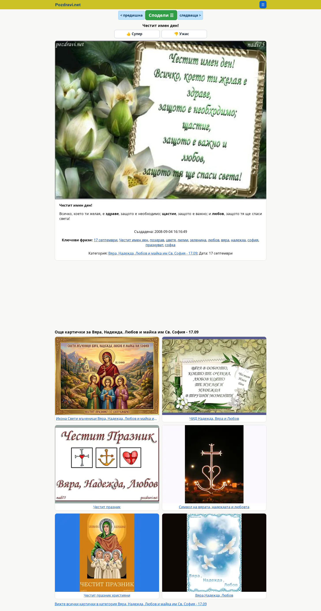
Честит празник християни (107, 595)
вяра (225, 240)
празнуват (154, 244)
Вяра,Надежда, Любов (214, 595)
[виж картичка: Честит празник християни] (107, 553)
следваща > (190, 15)
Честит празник (106, 506)
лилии (183, 240)
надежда (238, 240)
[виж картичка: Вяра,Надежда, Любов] (214, 553)
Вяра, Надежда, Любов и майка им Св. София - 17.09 (152, 253)
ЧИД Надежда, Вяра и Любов (214, 418)
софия (253, 240)
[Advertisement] (187, 295)
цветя (171, 240)
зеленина (198, 240)
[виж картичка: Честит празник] (107, 464)
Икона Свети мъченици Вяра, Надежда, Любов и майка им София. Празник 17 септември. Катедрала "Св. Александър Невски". (107, 418)
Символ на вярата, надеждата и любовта (214, 506)
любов (213, 240)
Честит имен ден (133, 240)
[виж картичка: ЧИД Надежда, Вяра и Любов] (214, 376)
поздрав (157, 240)
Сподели (159, 15)
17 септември (105, 240)
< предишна (131, 15)
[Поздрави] (70, 5)
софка (170, 244)
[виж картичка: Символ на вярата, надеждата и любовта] (214, 464)
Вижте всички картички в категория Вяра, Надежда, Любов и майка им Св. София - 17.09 (131, 603)
